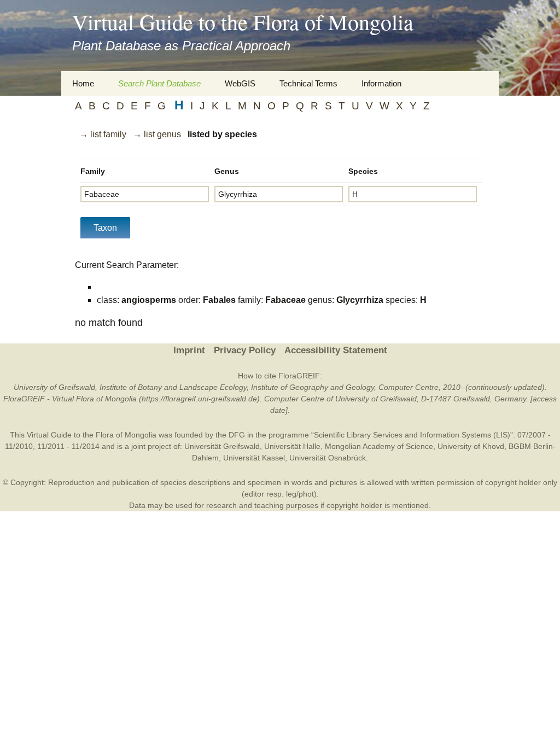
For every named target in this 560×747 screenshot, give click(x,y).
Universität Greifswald (222, 446)
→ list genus (157, 134)
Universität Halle (292, 446)
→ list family (102, 134)
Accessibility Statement (335, 350)
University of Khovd (471, 446)
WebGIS (240, 83)
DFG (237, 434)
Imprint (189, 350)
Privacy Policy (245, 350)
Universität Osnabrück (327, 457)
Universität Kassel (254, 457)
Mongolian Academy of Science (379, 446)
